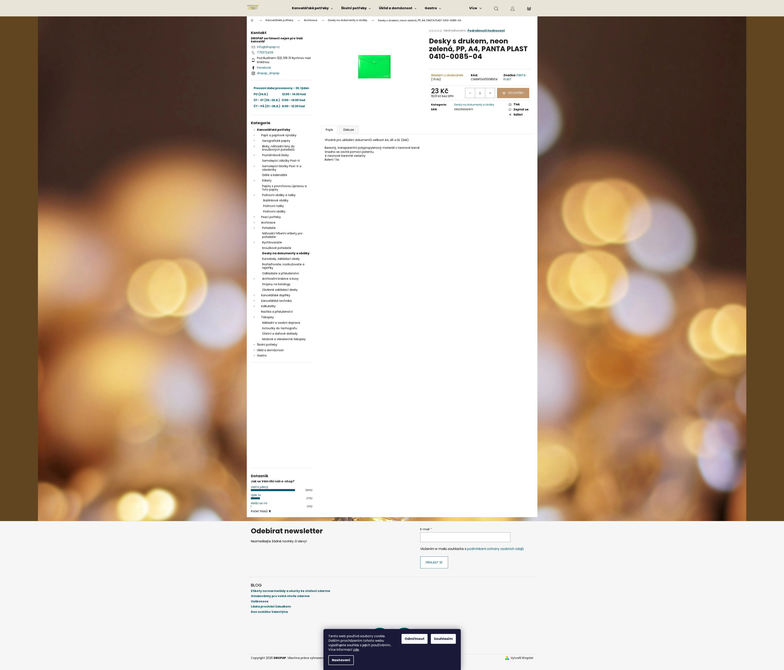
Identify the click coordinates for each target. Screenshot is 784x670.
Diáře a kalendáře (274, 175)
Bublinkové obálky (275, 200)
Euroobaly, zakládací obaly (281, 259)
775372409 (265, 52)
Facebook (264, 68)
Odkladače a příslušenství (280, 273)
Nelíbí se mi (259, 503)
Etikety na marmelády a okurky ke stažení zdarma (290, 591)
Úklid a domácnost (270, 350)
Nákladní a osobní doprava (281, 323)
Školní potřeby (267, 345)
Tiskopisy (267, 317)
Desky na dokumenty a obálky (286, 253)
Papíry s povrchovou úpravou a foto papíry (284, 188)
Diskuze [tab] (348, 130)
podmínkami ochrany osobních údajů (495, 549)
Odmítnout (414, 638)
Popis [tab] (329, 130)
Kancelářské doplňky (275, 295)
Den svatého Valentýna (269, 611)
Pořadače (269, 228)
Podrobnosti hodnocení (486, 31)
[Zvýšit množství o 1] (490, 93)
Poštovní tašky (273, 206)
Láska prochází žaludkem (271, 606)
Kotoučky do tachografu (279, 328)
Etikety (267, 180)
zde (356, 649)
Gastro (262, 355)
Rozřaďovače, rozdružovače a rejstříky (283, 266)
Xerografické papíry (276, 141)
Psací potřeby (271, 217)
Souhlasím (443, 638)
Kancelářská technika (276, 301)
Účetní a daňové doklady (280, 334)
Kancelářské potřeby (273, 130)
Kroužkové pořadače (276, 248)
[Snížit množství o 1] (470, 93)
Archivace (268, 222)
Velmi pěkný (259, 487)
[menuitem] (312, 8)
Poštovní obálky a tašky (279, 195)
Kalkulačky (268, 306)
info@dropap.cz (268, 47)
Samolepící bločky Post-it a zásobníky (281, 168)
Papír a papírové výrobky (278, 135)
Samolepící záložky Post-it (281, 161)
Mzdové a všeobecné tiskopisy (284, 339)
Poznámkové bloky (275, 155)
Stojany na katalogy (276, 284)
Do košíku (516, 93)
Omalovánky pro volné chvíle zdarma (280, 596)
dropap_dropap (268, 73)
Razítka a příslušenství (277, 312)
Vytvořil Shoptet (522, 658)
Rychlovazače (272, 242)
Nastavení (341, 660)
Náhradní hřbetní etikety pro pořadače (282, 235)
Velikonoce (260, 601)
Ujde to (256, 495)
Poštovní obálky (274, 211)
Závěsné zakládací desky (280, 290)
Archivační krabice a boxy (280, 279)
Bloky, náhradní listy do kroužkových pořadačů (278, 148)
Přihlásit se (434, 562)
